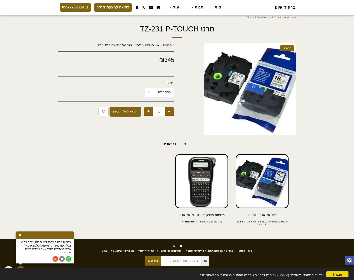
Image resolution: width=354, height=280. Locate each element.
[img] (262, 181)
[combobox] (159, 92)
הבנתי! (337, 274)
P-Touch (276, 17)
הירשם (153, 260)
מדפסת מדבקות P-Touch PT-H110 (201, 215)
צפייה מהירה (262, 199)
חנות (286, 17)
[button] (158, 7)
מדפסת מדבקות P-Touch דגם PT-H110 (201, 221)
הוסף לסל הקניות (261, 206)
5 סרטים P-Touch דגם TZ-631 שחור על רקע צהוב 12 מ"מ (262, 223)
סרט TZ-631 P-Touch (262, 215)
